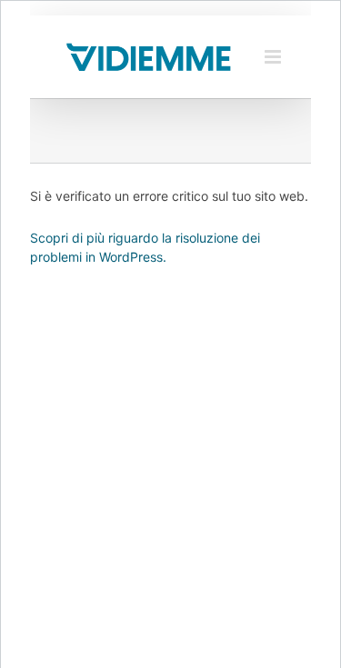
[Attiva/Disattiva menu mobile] (274, 56)
